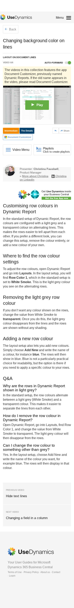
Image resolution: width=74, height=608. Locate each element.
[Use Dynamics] (16, 17)
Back (12, 29)
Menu (60, 17)
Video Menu (20, 149)
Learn (12, 575)
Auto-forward (54, 62)
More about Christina (35, 176)
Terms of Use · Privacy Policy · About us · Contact (34, 572)
